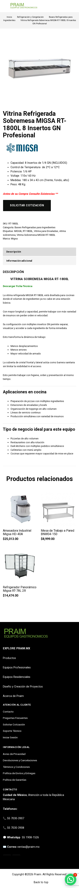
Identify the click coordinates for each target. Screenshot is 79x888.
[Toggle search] (73, 6)
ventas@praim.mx (28, 847)
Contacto (8, 711)
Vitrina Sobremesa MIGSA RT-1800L (36, 234)
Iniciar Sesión (10, 737)
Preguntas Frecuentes (15, 717)
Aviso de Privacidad (14, 753)
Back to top (40, 882)
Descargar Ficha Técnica (17, 286)
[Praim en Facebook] (16, 859)
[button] (70, 879)
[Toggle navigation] (5, 6)
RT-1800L (28, 231)
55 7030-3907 (15, 818)
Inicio (9, 17)
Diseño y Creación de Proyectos (23, 686)
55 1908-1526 (30, 837)
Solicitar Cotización (14, 724)
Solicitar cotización (27, 205)
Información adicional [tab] (19, 260)
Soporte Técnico (12, 730)
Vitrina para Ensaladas (46, 231)
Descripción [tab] (13, 251)
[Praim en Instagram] (7, 859)
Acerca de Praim (13, 696)
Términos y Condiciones (16, 766)
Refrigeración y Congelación (30, 17)
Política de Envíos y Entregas (19, 773)
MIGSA (18, 231)
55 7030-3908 (15, 827)
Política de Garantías (14, 779)
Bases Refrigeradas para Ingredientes (35, 227)
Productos (9, 658)
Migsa (14, 238)
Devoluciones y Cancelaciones (20, 760)
